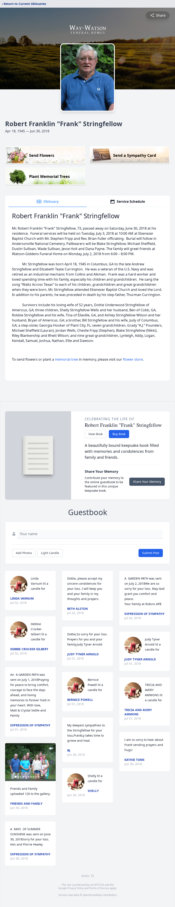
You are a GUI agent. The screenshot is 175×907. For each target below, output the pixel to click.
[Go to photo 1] (16, 777)
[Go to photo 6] (28, 777)
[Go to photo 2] (18, 777)
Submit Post (150, 553)
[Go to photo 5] (26, 777)
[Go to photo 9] (36, 777)
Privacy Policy (75, 888)
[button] (30, 762)
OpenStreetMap (92, 895)
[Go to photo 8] (33, 777)
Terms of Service (99, 888)
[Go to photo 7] (31, 777)
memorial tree (66, 359)
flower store (133, 359)
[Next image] (51, 762)
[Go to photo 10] (38, 777)
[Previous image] (9, 762)
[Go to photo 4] (23, 777)
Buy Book (118, 434)
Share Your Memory (147, 482)
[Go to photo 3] (21, 777)
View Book (95, 434)
